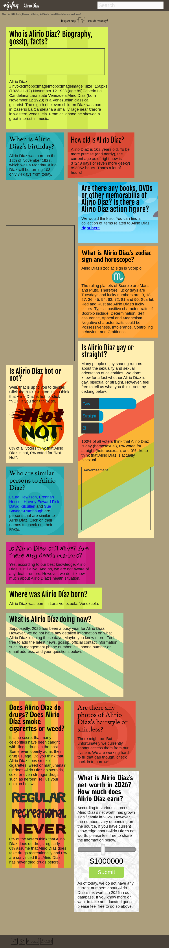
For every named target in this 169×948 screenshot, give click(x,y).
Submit (106, 872)
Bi (84, 428)
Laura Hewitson (23, 497)
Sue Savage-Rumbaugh (30, 508)
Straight (89, 415)
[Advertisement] (40, 293)
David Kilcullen (22, 506)
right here (90, 228)
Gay (86, 403)
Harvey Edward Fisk (41, 502)
